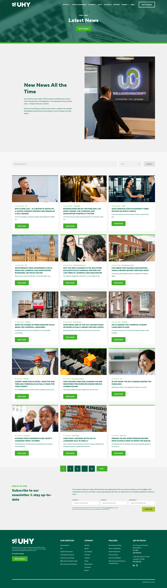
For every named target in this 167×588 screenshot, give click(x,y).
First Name (75, 500)
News (132, 4)
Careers (124, 4)
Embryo (22, 553)
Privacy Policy (113, 555)
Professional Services (79, 265)
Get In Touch (147, 5)
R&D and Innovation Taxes (69, 561)
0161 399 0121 (137, 552)
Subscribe (148, 509)
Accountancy (64, 545)
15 (92, 468)
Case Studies (75, 435)
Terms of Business (115, 548)
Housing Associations (128, 265)
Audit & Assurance (66, 551)
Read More (22, 226)
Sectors (91, 4)
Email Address (133, 500)
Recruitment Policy (115, 545)
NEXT (102, 469)
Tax (26, 206)
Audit (123, 206)
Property (27, 322)
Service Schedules (115, 558)
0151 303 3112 (137, 561)
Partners (116, 4)
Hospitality (77, 206)
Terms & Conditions (108, 507)
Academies (26, 435)
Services (66, 4)
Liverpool (88, 567)
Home (81, 15)
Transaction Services (67, 555)
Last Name (104, 500)
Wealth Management (79, 4)
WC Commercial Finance (68, 564)
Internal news (77, 322)
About (100, 4)
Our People (108, 4)
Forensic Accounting (67, 558)
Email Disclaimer (114, 551)
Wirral (87, 570)
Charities (26, 379)
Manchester (88, 564)
